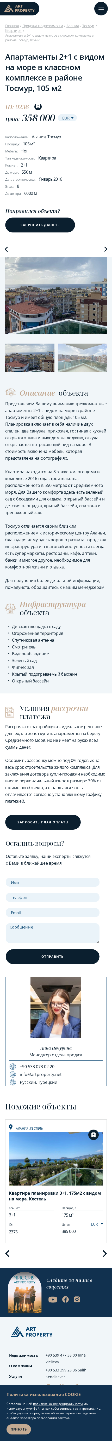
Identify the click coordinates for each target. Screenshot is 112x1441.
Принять (19, 1429)
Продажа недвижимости (42, 25)
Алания (72, 25)
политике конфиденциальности (58, 1404)
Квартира (13, 30)
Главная (12, 25)
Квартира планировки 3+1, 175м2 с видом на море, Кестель (55, 1196)
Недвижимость (23, 1355)
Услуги (15, 1376)
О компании (20, 1365)
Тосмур (88, 25)
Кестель (36, 1128)
